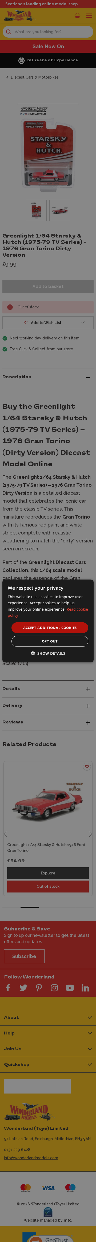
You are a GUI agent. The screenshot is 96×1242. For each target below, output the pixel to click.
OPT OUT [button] (50, 641)
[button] (48, 653)
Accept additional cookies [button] (50, 627)
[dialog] (48, 621)
